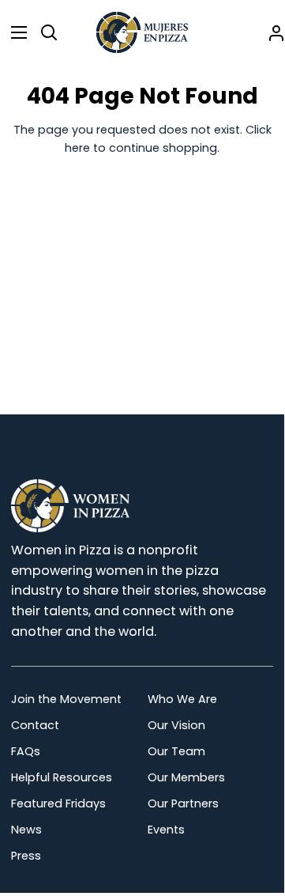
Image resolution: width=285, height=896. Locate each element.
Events (166, 829)
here (77, 148)
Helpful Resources (61, 777)
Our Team (176, 751)
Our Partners (183, 803)
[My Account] (270, 32)
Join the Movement (66, 699)
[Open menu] (14, 32)
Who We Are (182, 699)
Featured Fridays (58, 803)
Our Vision (176, 725)
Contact (35, 725)
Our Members (186, 777)
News (26, 829)
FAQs (25, 751)
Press (26, 856)
